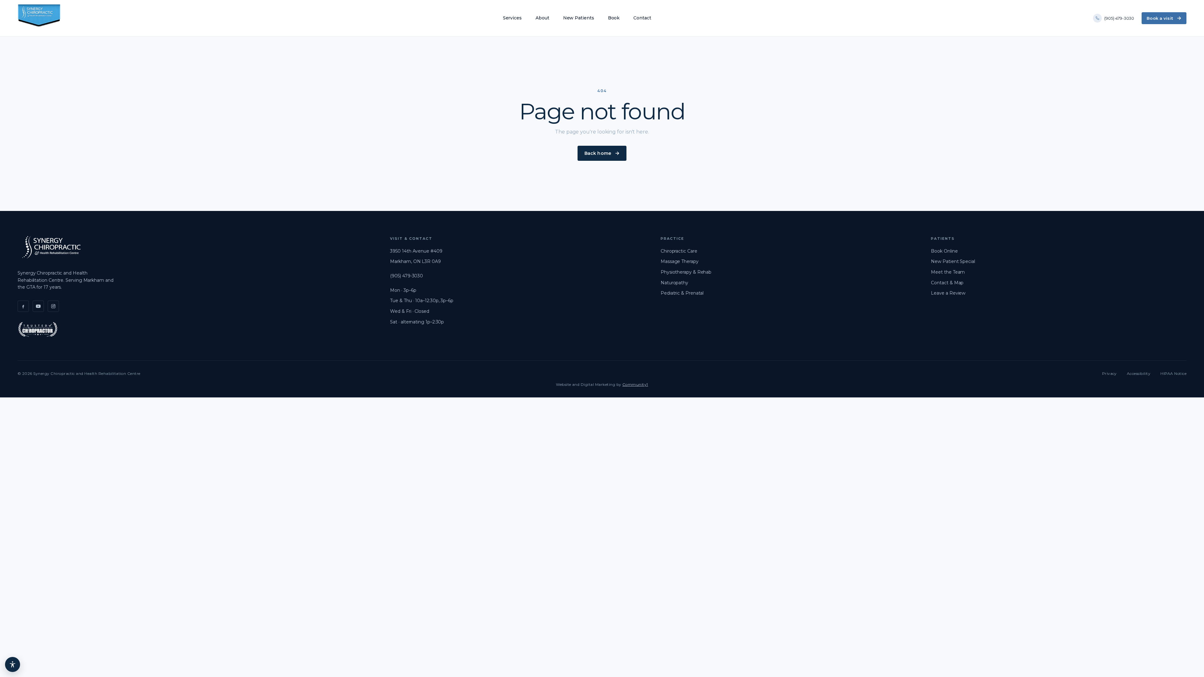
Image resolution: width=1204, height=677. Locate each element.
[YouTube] (38, 306)
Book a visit (1160, 18)
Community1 (635, 384)
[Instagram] (53, 306)
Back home (597, 153)
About (542, 18)
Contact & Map (947, 283)
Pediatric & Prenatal (682, 293)
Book (614, 18)
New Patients (578, 18)
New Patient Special (953, 261)
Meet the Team (948, 272)
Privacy (1109, 373)
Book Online (944, 251)
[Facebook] (23, 306)
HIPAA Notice (1173, 373)
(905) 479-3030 (1119, 18)
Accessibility (1138, 373)
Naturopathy (674, 283)
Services (512, 18)
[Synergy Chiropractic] (39, 18)
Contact (642, 18)
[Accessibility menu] (12, 664)
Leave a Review (948, 293)
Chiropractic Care (679, 251)
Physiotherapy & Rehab (686, 272)
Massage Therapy (680, 261)
